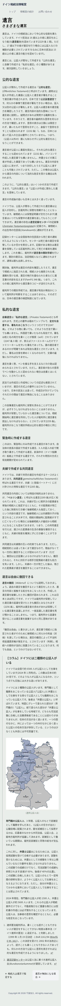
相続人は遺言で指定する (15, 975)
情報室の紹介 (27, 11)
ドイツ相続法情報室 (14, 4)
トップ (12, 11)
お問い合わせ (45, 11)
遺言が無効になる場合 (45, 975)
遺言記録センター (16, 959)
